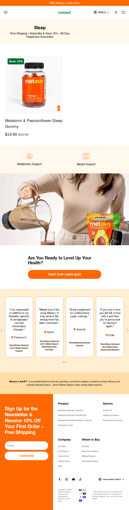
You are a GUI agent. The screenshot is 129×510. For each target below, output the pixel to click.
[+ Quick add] (58, 108)
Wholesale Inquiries (90, 451)
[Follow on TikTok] (80, 479)
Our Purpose (63, 451)
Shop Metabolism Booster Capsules (79, 344)
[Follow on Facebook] (59, 479)
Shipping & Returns (111, 415)
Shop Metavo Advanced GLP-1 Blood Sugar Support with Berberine (109, 346)
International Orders (90, 461)
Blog (60, 466)
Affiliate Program (88, 456)
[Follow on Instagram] (66, 479)
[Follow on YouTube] (73, 479)
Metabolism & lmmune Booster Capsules (75, 420)
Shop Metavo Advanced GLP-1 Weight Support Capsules (18, 348)
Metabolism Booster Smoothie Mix (72, 415)
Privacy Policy (64, 461)
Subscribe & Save (65, 425)
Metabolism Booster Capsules (70, 410)
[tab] (63, 362)
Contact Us (107, 410)
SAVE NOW (27, 455)
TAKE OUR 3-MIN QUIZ (64, 274)
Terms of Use (63, 456)
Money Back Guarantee (112, 420)
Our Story (62, 446)
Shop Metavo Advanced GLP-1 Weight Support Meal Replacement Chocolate (49, 345)
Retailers (85, 446)
